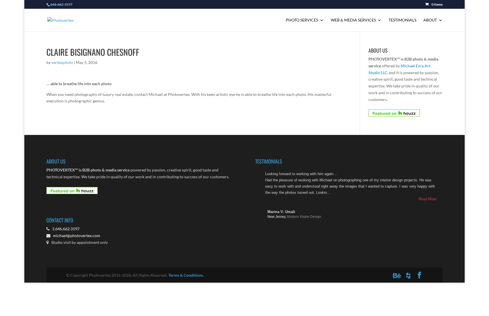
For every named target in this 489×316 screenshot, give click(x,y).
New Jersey (276, 217)
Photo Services (302, 20)
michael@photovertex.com (76, 235)
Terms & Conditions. (186, 275)
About (430, 20)
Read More (427, 199)
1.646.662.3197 (65, 228)
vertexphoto (62, 62)
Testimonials (402, 20)
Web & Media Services (353, 20)
